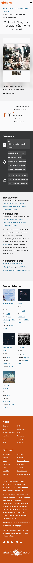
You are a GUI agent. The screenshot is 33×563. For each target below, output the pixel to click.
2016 (23, 311)
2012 (18, 118)
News (5, 461)
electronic (21, 317)
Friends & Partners (23, 461)
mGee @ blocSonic (23, 270)
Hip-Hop (6, 436)
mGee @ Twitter (21, 267)
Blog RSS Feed (22, 471)
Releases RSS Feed (23, 474)
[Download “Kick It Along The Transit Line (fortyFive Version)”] (9, 115)
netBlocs (20, 442)
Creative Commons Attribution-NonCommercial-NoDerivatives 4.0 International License (14, 206)
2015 (23, 355)
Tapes (5, 467)
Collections (6, 464)
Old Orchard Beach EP (7, 386)
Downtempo (21, 429)
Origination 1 (22, 347)
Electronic (20, 436)
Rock (4, 442)
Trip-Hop (20, 439)
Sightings (20, 457)
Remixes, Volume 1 (8, 305)
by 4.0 (11, 366)
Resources (20, 464)
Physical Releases (9, 432)
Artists (5, 429)
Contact (5, 474)
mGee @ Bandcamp (9, 270)
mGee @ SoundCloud (14, 263)
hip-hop (20, 115)
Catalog (5, 426)
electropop (6, 320)
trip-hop (27, 358)
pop (9, 317)
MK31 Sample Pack (7, 349)
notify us (6, 245)
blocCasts (6, 454)
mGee (5, 263)
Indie (18, 426)
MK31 (20, 303)
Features (5, 457)
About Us (6, 471)
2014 (8, 395)
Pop (4, 439)
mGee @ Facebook (9, 267)
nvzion (11, 530)
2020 (8, 314)
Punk (19, 432)
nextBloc (20, 454)
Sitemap (20, 467)
